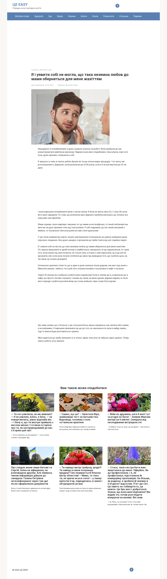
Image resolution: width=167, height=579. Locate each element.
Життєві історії (22, 16)
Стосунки (123, 16)
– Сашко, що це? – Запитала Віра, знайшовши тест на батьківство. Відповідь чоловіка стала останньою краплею (79, 418)
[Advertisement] (83, 42)
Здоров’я (38, 16)
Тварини (137, 16)
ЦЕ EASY (20, 4)
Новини (71, 16)
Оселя (95, 16)
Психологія (108, 16)
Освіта (84, 16)
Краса (60, 16)
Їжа (50, 16)
